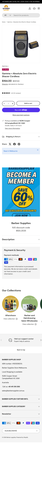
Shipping (5, 84)
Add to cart (28, 103)
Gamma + (5, 66)
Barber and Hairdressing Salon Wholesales (29, 318)
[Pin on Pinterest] (19, 144)
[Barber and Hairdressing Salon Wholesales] (29, 304)
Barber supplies (11, 437)
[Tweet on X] (10, 144)
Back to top (21, 350)
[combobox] (21, 15)
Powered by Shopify (22, 437)
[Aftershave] (10, 304)
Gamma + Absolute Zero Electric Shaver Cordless (21, 22)
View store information (12, 128)
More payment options (21, 115)
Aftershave (10, 315)
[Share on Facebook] (14, 144)
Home (3, 22)
